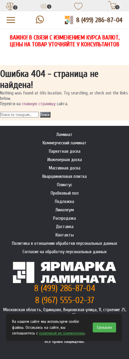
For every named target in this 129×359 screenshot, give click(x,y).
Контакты (65, 235)
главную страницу (39, 103)
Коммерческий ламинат (65, 143)
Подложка (64, 201)
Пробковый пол (65, 193)
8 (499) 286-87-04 (99, 20)
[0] (10, 6)
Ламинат (64, 134)
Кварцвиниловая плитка (64, 176)
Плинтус (64, 184)
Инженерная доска (64, 159)
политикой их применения (62, 333)
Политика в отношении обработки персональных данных (64, 243)
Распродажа (64, 218)
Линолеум (65, 210)
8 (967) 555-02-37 (64, 300)
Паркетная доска (64, 151)
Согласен (104, 327)
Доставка (65, 226)
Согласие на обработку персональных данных (64, 251)
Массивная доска (64, 168)
